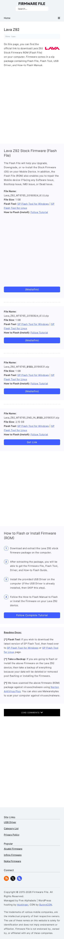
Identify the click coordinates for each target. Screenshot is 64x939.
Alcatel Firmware (13, 848)
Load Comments (30, 712)
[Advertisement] (32, 104)
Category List (11, 828)
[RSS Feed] (6, 880)
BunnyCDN (45, 904)
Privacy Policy (11, 834)
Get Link (32, 442)
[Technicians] (19, 880)
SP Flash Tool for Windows (33, 203)
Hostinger (22, 904)
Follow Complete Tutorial (32, 615)
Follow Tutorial (39, 212)
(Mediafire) (32, 289)
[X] (12, 880)
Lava (13, 36)
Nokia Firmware (12, 861)
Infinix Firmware (13, 854)
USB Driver (10, 822)
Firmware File (32, 3)
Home (7, 36)
